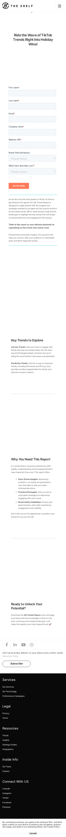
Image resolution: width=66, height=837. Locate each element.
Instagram (6, 793)
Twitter (5, 798)
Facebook (6, 802)
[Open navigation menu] (59, 6)
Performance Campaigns (13, 696)
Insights (5, 740)
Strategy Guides (9, 744)
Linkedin (6, 788)
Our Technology (9, 691)
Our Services (8, 687)
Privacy (5, 713)
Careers (5, 771)
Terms (5, 718)
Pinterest (6, 807)
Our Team (6, 766)
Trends (5, 735)
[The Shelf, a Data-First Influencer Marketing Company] (17, 5)
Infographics (7, 749)
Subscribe (16, 664)
